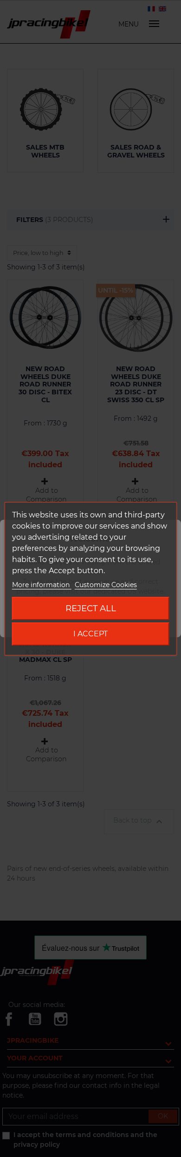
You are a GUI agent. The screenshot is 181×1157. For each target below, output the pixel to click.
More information (41, 585)
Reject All (90, 608)
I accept (90, 633)
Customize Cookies (106, 585)
